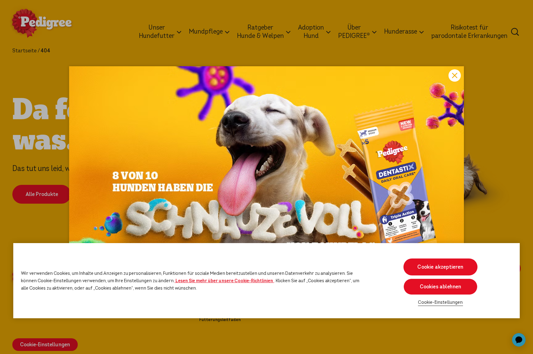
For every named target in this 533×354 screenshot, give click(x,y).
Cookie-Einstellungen (440, 303)
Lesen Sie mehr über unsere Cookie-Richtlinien (224, 281)
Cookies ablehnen (440, 286)
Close (454, 75)
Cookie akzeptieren (440, 267)
